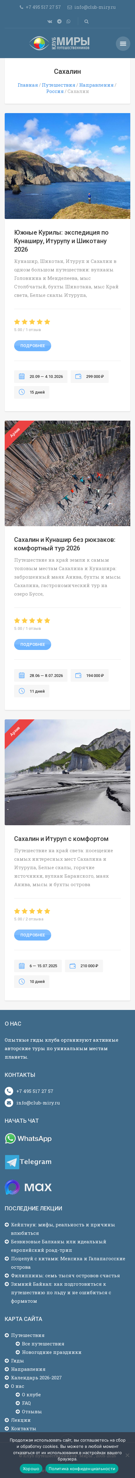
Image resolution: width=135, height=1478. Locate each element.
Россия (55, 91)
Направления (96, 85)
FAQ (26, 1403)
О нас (17, 1386)
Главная (28, 85)
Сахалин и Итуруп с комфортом (61, 839)
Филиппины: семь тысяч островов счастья (65, 1275)
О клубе (31, 1394)
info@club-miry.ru (38, 1102)
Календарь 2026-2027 (36, 1377)
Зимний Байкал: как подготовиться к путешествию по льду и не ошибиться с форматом (61, 1292)
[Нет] (127, 1455)
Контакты (23, 1428)
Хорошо (31, 1468)
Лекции (21, 1420)
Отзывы (32, 1411)
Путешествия (58, 85)
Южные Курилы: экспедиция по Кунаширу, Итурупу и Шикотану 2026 (61, 241)
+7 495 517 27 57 (34, 1091)
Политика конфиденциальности (82, 1468)
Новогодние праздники (52, 1352)
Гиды (17, 1360)
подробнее (32, 345)
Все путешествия (43, 1343)
